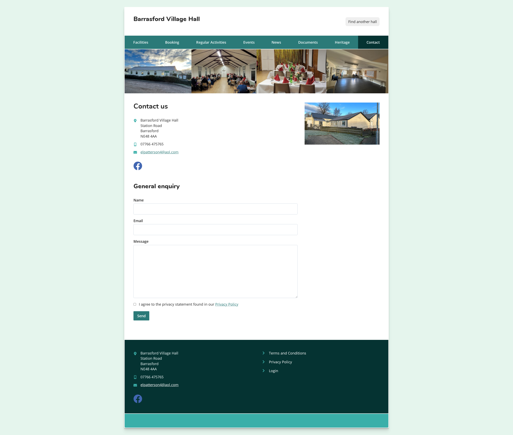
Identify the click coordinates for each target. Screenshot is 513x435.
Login (273, 370)
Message (140, 241)
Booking (172, 42)
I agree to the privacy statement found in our (188, 304)
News (276, 42)
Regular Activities (211, 42)
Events (249, 42)
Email (138, 220)
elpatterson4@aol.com (159, 152)
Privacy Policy (226, 304)
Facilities (140, 42)
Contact (373, 42)
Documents (308, 42)
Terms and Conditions (287, 353)
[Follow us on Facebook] (137, 166)
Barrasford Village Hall (166, 19)
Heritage (342, 42)
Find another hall (362, 21)
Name (138, 200)
